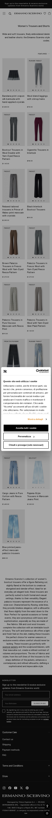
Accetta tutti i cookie (26, 428)
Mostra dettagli (35, 419)
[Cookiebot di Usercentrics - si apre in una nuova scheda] (37, 371)
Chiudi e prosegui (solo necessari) (26, 445)
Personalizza (24, 436)
